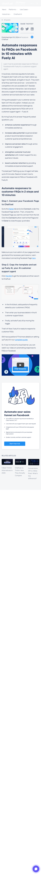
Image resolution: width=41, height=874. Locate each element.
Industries (6, 14)
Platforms (12, 9)
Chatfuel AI (18, 14)
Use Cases (24, 9)
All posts (7, 20)
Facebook (24, 37)
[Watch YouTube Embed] (20, 365)
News (4, 9)
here (34, 258)
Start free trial (15, 444)
